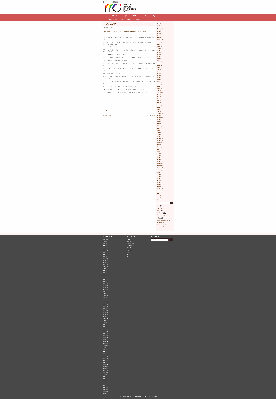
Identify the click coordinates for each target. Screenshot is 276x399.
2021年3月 (160, 107)
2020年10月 (160, 117)
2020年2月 (160, 134)
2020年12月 (160, 113)
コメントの (161, 212)
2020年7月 (160, 123)
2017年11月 (160, 191)
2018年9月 (160, 170)
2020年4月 (160, 130)
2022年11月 (160, 65)
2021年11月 (160, 90)
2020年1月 (160, 136)
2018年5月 (160, 178)
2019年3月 (160, 157)
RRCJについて (136, 16)
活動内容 (114, 16)
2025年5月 (160, 33)
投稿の (160, 210)
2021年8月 (160, 96)
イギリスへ (160, 229)
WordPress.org (161, 215)
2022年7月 (160, 73)
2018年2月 (160, 184)
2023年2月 (160, 58)
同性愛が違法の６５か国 (163, 220)
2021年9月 (160, 94)
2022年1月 (160, 86)
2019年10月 (160, 142)
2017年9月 (160, 195)
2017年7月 (160, 199)
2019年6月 (160, 151)
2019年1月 (160, 161)
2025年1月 (160, 37)
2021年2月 (160, 109)
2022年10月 (160, 67)
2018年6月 (160, 176)
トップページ (105, 234)
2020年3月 (160, 132)
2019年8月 (160, 147)
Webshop (137, 19)
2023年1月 (160, 61)
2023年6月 (160, 52)
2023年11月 (160, 48)
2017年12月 (160, 189)
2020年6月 (160, 126)
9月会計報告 (107, 115)
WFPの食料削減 (161, 222)
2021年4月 (160, 105)
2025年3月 (160, 35)
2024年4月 (160, 42)
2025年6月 (160, 31)
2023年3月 (160, 56)
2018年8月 (160, 172)
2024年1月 (160, 44)
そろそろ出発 (160, 227)
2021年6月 (160, 100)
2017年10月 (160, 193)
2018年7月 (160, 174)
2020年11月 (160, 115)
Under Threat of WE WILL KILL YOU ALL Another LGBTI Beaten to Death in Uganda (124, 31)
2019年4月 (160, 155)
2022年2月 (160, 84)
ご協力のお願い (125, 16)
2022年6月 (160, 75)
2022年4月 (160, 79)
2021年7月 (160, 98)
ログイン (159, 208)
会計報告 (146, 16)
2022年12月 (160, 63)
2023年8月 (160, 50)
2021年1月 (160, 111)
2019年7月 (160, 149)
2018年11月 (160, 165)
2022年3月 (160, 82)
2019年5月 (160, 153)
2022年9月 (160, 69)
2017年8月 (160, 197)
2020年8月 (160, 121)
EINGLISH (159, 25)
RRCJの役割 (151, 115)
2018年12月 (160, 163)
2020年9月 (160, 119)
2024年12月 (160, 40)
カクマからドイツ (161, 224)
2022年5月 (160, 77)
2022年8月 (160, 71)
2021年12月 (160, 88)
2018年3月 (160, 182)
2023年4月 (160, 54)
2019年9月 (160, 144)
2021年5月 (160, 102)
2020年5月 (160, 128)
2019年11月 (160, 140)
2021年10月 (160, 92)
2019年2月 (160, 159)
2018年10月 (160, 168)
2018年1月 (160, 186)
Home (106, 16)
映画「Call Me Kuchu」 (111, 19)
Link (122, 19)
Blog (154, 16)
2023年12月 (160, 46)
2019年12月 (160, 138)
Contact (129, 19)
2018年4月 (160, 180)
